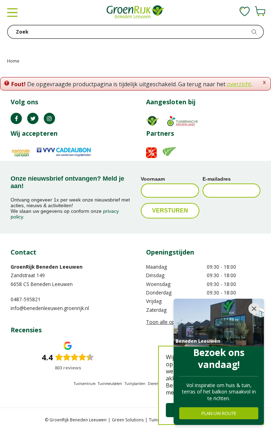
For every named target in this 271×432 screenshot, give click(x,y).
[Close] (254, 308)
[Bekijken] (260, 11)
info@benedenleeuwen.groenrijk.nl (50, 308)
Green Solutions (128, 420)
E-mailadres (217, 179)
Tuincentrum (85, 383)
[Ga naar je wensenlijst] (245, 11)
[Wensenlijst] (245, 11)
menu (12, 12)
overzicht (239, 84)
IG (49, 118)
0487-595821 (26, 299)
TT (32, 118)
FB (16, 118)
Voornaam (153, 179)
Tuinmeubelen (110, 383)
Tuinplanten (135, 383)
